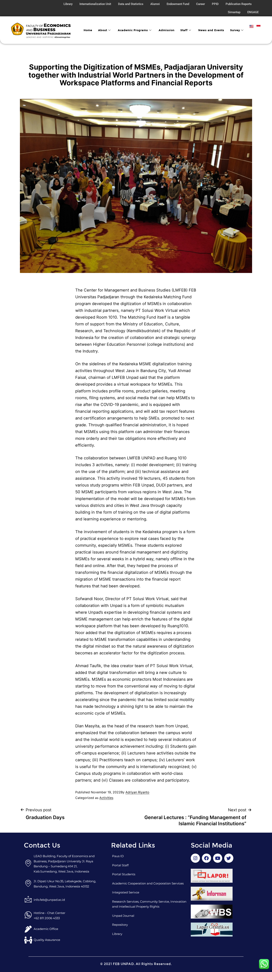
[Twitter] (228, 858)
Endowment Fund (178, 4)
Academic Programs (133, 30)
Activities (106, 798)
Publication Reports (239, 4)
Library (68, 4)
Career (200, 4)
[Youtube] (217, 858)
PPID (215, 4)
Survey (235, 30)
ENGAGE (253, 12)
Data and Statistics (130, 4)
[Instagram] (195, 858)
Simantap (234, 12)
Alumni (155, 4)
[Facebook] (206, 858)
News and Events (211, 30)
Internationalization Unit (95, 4)
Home (88, 30)
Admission (166, 30)
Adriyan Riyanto (137, 792)
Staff (184, 30)
